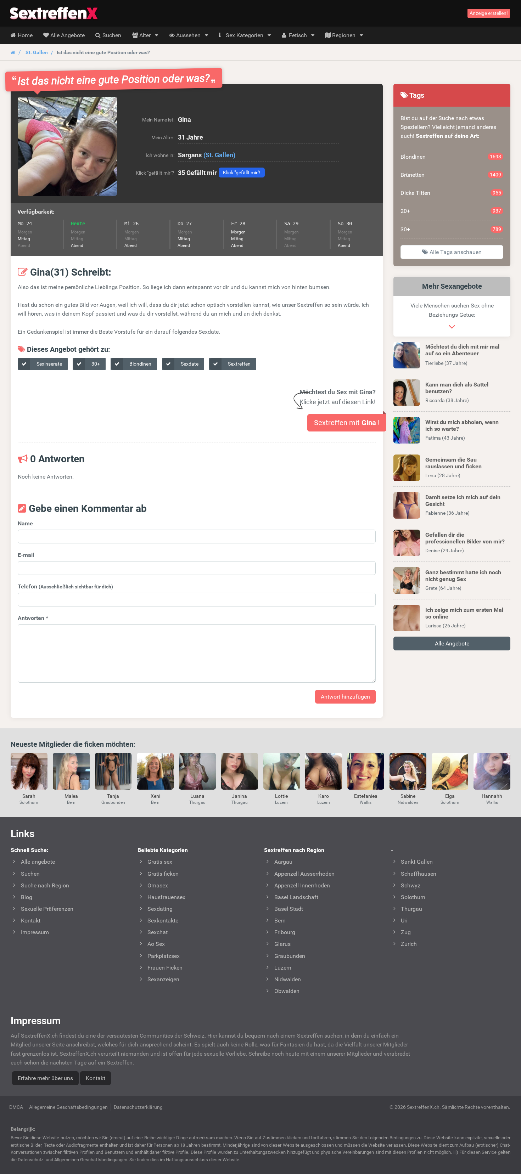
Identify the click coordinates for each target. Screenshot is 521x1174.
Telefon (65, 586)
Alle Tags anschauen (455, 252)
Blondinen (139, 364)
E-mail (26, 555)
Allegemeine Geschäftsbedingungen (68, 1107)
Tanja (113, 796)
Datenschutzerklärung (138, 1107)
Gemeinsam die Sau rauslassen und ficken (453, 463)
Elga (450, 796)
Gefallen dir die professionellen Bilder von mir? (465, 538)
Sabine (407, 796)
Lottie (281, 796)
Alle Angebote (452, 643)
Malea (71, 796)
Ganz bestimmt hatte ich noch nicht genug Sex (463, 575)
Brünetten (450, 174)
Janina (239, 796)
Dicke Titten (450, 193)
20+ (450, 211)
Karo (323, 796)
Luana (197, 796)
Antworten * (33, 618)
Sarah (28, 796)
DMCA (16, 1107)
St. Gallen (37, 52)
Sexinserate (48, 364)
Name (25, 523)
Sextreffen (239, 364)
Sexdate (189, 364)
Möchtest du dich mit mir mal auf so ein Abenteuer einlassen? (462, 353)
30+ (95, 364)
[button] (67, 146)
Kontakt (95, 1078)
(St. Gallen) (219, 155)
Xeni (155, 796)
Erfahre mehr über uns (45, 1078)
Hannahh (492, 796)
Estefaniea (365, 796)
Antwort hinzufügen (345, 696)
